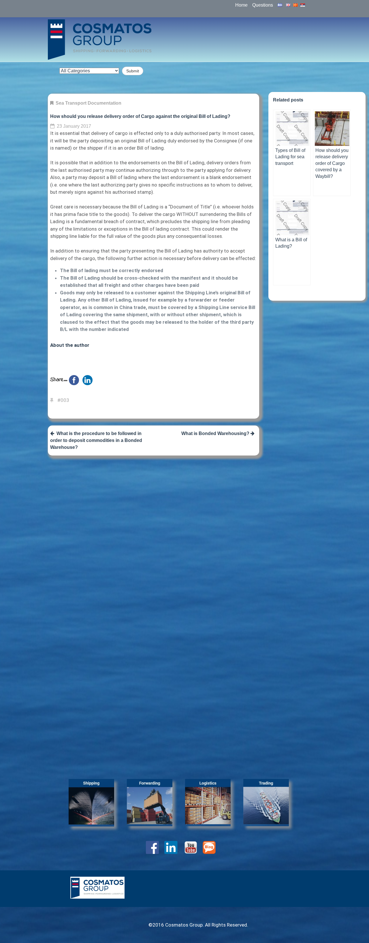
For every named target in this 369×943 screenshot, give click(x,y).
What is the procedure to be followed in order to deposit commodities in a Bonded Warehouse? (96, 440)
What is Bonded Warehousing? (216, 433)
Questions (262, 5)
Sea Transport (71, 103)
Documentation (104, 103)
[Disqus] (153, 534)
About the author (69, 345)
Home (241, 5)
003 (65, 400)
